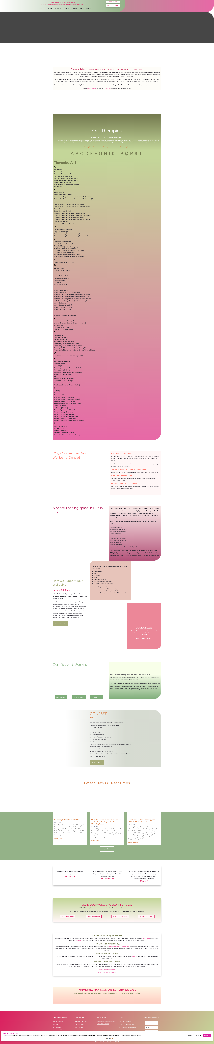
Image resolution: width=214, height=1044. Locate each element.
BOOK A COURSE (146, 916)
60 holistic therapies (126, 464)
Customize (190, 1035)
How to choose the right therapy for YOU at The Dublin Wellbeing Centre (143, 821)
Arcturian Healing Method (62, 182)
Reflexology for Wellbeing (62, 374)
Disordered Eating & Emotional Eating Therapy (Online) (72, 236)
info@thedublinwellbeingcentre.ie (55, 4)
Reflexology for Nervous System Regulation (68, 372)
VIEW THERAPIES (94, 916)
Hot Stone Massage (60, 284)
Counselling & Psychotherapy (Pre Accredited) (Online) (72, 219)
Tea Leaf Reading (59, 428)
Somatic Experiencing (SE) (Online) (65, 410)
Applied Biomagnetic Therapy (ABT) (66, 180)
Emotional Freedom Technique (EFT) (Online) (69, 250)
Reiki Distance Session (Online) (64, 378)
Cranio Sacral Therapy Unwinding (65, 224)
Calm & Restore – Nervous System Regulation (69, 204)
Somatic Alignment (60, 405)
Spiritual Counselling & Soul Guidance (66, 418)
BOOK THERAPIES (60, 623)
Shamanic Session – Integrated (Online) (67, 399)
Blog (82, 8)
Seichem (56, 393)
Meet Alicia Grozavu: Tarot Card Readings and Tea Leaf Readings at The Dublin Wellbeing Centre (106, 822)
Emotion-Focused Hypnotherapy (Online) (67, 254)
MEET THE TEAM (68, 916)
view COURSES (78, 697)
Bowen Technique (59, 192)
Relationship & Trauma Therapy (64, 383)
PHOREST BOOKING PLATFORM (119, 946)
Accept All (207, 1035)
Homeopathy (58, 282)
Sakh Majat (57, 390)
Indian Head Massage (61, 290)
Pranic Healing (58, 335)
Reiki (55, 376)
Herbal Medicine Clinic (61, 276)
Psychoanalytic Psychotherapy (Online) (66, 343)
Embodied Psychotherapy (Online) (65, 244)
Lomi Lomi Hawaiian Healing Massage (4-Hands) (70, 323)
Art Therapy (58, 187)
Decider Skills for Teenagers (63, 229)
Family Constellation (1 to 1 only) (64, 262)
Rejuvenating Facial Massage (63, 381)
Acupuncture (58, 170)
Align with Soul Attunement (63, 176)
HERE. (95, 956)
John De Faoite (107, 878)
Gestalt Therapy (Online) (62, 270)
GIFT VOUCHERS (112, 5)
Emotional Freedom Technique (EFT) (66, 248)
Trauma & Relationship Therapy (64, 432)
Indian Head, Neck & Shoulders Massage (67, 292)
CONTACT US (96, 697)
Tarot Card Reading (60, 426)
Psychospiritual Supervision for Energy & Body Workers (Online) (74, 350)
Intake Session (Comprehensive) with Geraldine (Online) (72, 301)
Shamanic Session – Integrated (64, 397)
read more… (59, 838)
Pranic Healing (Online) (61, 337)
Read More (107, 849)
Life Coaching (58, 325)
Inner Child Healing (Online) (63, 305)
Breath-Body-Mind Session (63, 194)
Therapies (57, 8)
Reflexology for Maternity (62, 370)
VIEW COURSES (96, 762)
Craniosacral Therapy (61, 222)
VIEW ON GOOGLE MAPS (107, 969)
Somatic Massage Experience (63, 412)
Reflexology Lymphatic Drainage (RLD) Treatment (70, 368)
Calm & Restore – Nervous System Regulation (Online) (72, 207)
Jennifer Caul (70, 876)
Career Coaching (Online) (62, 211)
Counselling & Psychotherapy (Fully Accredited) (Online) (72, 215)
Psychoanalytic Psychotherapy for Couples (68, 346)
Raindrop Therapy (59, 363)
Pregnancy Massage (60, 339)
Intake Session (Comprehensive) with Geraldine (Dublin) (72, 294)
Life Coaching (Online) (61, 327)
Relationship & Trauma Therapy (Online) (67, 385)
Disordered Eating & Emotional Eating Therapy (69, 234)
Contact (89, 8)
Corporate (75, 8)
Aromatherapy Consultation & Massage (66, 184)
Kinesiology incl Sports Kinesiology (65, 315)
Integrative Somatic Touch (62, 309)
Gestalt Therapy (59, 268)
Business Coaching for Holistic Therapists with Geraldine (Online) (75, 199)
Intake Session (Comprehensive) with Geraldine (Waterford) (73, 299)
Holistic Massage (59, 280)
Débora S (144, 881)
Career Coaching (59, 209)
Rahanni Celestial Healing (62, 361)
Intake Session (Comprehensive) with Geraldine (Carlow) (72, 296)
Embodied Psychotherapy (62, 242)
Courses (66, 8)
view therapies (61, 697)
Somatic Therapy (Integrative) (64, 414)
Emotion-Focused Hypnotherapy (64, 252)
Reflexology (58, 366)
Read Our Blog (79, 1024)
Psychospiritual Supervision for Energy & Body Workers (72, 348)
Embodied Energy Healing (62, 246)
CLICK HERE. (78, 940)
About (41, 8)
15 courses (141, 464)
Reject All (198, 1035)
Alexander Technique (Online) (63, 174)
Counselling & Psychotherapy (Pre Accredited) (69, 217)
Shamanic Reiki (59, 395)
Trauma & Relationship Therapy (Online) (67, 435)
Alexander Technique (60, 172)
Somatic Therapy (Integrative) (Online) (66, 416)
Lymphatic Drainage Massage (63, 329)
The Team (48, 8)
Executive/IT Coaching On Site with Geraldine (69, 256)
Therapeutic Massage (61, 430)
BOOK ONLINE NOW (120, 916)
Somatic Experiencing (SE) (62, 408)
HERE (134, 956)
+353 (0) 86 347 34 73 (103, 1024)
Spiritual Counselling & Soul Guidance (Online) (69, 420)
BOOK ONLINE (91, 88)
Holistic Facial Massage (61, 278)
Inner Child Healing (60, 303)
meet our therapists (143, 638)
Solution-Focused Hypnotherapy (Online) (67, 403)
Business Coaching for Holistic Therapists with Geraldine (72, 197)
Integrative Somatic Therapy (63, 307)
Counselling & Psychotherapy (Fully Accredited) (69, 213)
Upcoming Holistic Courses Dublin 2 (67, 820)
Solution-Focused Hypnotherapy (64, 401)
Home (35, 8)
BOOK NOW (113, 2)
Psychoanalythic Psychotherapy (64, 341)
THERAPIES (107, 88)
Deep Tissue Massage (61, 232)
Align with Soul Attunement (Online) (66, 178)
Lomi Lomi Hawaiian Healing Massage (66, 321)
